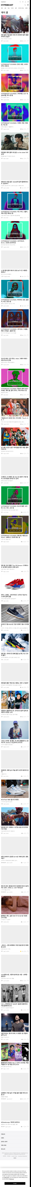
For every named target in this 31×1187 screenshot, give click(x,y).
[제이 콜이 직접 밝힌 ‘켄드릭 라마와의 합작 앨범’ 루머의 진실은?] (15, 24)
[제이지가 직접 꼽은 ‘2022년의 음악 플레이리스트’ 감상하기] (15, 171)
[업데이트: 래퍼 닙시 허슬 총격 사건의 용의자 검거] (15, 759)
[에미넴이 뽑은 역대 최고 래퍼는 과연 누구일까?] (15, 672)
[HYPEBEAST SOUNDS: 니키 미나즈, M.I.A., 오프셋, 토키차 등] (15, 230)
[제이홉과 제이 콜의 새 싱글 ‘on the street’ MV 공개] (15, 141)
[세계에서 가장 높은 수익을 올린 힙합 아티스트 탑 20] (15, 1082)
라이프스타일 (21, 8)
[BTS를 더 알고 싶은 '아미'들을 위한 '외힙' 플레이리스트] (15, 436)
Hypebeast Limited (8, 1153)
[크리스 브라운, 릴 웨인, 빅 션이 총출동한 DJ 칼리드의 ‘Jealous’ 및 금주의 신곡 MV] (15, 730)
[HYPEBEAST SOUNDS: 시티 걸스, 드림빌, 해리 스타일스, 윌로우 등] (15, 318)
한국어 (15, 1158)
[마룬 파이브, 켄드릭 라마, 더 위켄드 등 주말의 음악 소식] (15, 1022)
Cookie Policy (14, 1156)
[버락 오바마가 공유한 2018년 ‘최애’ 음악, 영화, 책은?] (15, 846)
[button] (28, 41)
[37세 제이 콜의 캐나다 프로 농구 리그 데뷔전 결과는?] (15, 259)
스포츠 (2, 276)
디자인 (12, 8)
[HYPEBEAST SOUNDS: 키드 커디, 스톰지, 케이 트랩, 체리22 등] (15, 201)
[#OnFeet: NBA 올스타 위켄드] (15, 789)
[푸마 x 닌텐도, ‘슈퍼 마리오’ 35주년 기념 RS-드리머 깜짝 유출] (15, 584)
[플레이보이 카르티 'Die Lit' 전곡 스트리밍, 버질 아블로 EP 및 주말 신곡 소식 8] (15, 1052)
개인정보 (8, 1156)
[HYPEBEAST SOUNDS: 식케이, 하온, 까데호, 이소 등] (15, 112)
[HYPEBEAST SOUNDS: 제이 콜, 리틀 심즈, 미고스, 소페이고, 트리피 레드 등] (15, 525)
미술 (8, 8)
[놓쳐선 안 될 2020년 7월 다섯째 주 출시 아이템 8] (15, 613)
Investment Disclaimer (22, 1156)
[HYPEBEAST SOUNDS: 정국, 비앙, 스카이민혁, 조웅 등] (15, 53)
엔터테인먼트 (3, 862)
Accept (15, 1183)
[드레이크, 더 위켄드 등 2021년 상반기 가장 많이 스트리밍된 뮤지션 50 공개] (15, 466)
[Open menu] (28, 5)
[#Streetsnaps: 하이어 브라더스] (15, 1111)
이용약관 (4, 1156)
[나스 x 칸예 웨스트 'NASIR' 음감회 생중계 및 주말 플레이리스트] (15, 993)
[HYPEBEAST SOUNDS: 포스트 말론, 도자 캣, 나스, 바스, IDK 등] (15, 495)
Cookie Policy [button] (6, 1177)
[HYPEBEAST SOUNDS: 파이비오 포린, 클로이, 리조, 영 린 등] (15, 289)
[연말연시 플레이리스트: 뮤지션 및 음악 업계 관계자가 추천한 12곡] (15, 700)
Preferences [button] (11, 1179)
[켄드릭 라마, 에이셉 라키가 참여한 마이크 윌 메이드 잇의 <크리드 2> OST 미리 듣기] (15, 875)
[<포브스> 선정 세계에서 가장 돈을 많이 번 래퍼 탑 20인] (15, 934)
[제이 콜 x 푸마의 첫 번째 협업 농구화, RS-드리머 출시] (15, 643)
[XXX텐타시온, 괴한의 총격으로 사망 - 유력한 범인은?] (15, 964)
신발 (5, 8)
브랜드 (26, 8)
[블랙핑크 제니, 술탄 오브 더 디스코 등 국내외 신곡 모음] (15, 905)
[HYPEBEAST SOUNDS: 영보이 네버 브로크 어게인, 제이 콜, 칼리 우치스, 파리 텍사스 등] (15, 378)
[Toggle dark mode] (25, 5)
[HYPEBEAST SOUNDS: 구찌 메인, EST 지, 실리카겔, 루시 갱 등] (15, 83)
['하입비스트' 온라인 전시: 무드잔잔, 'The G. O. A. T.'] (15, 407)
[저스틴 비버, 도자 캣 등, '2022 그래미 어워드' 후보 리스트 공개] (15, 348)
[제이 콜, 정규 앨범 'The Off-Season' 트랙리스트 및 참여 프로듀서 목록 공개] (15, 554)
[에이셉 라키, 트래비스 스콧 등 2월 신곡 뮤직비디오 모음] (15, 816)
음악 (16, 8)
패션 (2, 8)
